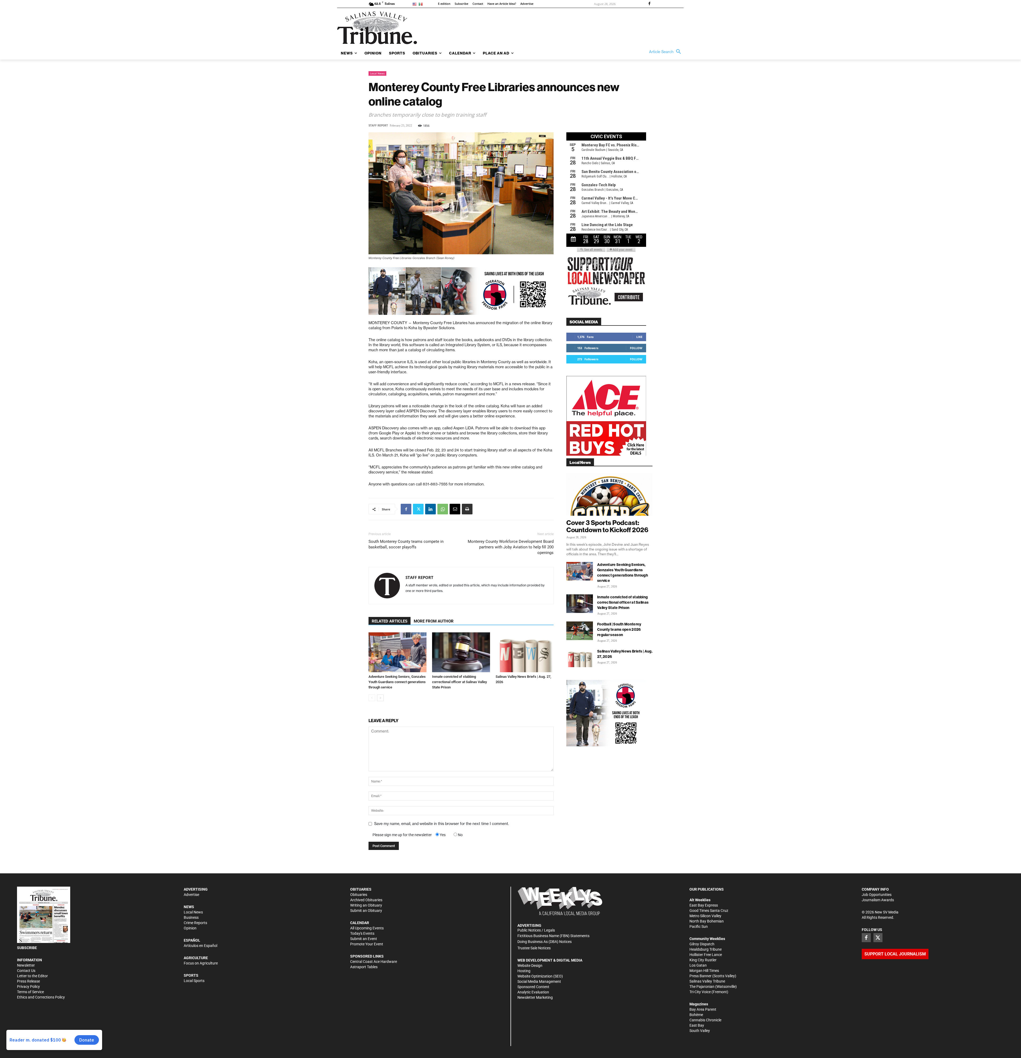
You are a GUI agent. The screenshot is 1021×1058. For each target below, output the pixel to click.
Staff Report (378, 126)
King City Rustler (703, 960)
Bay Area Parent (702, 1009)
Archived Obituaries (366, 900)
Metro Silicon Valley (705, 916)
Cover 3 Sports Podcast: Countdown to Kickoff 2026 (607, 526)
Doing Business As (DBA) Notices (544, 941)
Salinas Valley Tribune (707, 981)
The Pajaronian (701, 986)
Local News (377, 73)
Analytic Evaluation (533, 992)
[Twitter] (418, 509)
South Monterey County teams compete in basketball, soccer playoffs (406, 544)
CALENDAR (359, 923)
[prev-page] (372, 698)
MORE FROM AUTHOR (434, 621)
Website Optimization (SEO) (540, 976)
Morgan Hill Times (704, 970)
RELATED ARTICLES (389, 621)
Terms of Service (30, 992)
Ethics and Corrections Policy (41, 997)
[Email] (455, 509)
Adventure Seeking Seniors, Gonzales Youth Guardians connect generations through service (397, 682)
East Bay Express (703, 905)
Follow (636, 348)
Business (191, 917)
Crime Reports (195, 923)
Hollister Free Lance (705, 955)
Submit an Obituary (366, 910)
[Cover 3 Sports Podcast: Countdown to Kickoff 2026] (609, 494)
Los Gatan (698, 965)
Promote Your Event (366, 944)
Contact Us (26, 970)
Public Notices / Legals (536, 930)
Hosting (523, 971)
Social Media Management (539, 981)
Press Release (28, 981)
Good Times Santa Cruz (708, 910)
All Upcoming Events (367, 928)
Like (639, 337)
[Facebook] (649, 4)
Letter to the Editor (32, 976)
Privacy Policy (28, 986)
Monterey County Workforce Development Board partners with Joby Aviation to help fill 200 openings (511, 547)
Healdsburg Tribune (705, 949)
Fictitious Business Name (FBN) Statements (553, 936)
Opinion (190, 928)
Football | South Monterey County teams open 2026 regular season (619, 629)
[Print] (467, 509)
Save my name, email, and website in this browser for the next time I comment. (441, 823)
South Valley (699, 1031)
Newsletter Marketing (535, 997)
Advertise (191, 894)
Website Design (529, 965)
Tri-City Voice (700, 992)
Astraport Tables (364, 967)
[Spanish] (422, 3)
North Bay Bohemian (706, 921)
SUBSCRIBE (27, 948)
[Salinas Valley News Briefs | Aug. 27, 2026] (525, 652)
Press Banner (700, 976)
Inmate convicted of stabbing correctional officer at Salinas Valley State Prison (459, 682)
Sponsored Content (533, 987)
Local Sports (194, 981)
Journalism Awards (878, 900)
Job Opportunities (877, 894)
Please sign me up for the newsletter (402, 835)
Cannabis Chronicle (705, 1020)
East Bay (696, 1025)
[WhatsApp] (442, 509)
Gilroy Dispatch (701, 944)
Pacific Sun (698, 926)
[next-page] (380, 698)
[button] (666, 52)
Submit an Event (363, 939)
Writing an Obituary (366, 905)
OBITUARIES (360, 889)
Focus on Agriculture (201, 963)
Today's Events (362, 933)
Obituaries (358, 894)
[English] (415, 3)
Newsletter (26, 965)
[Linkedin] (430, 509)
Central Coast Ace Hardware (373, 961)
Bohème (696, 1015)
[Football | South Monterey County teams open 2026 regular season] (579, 630)
